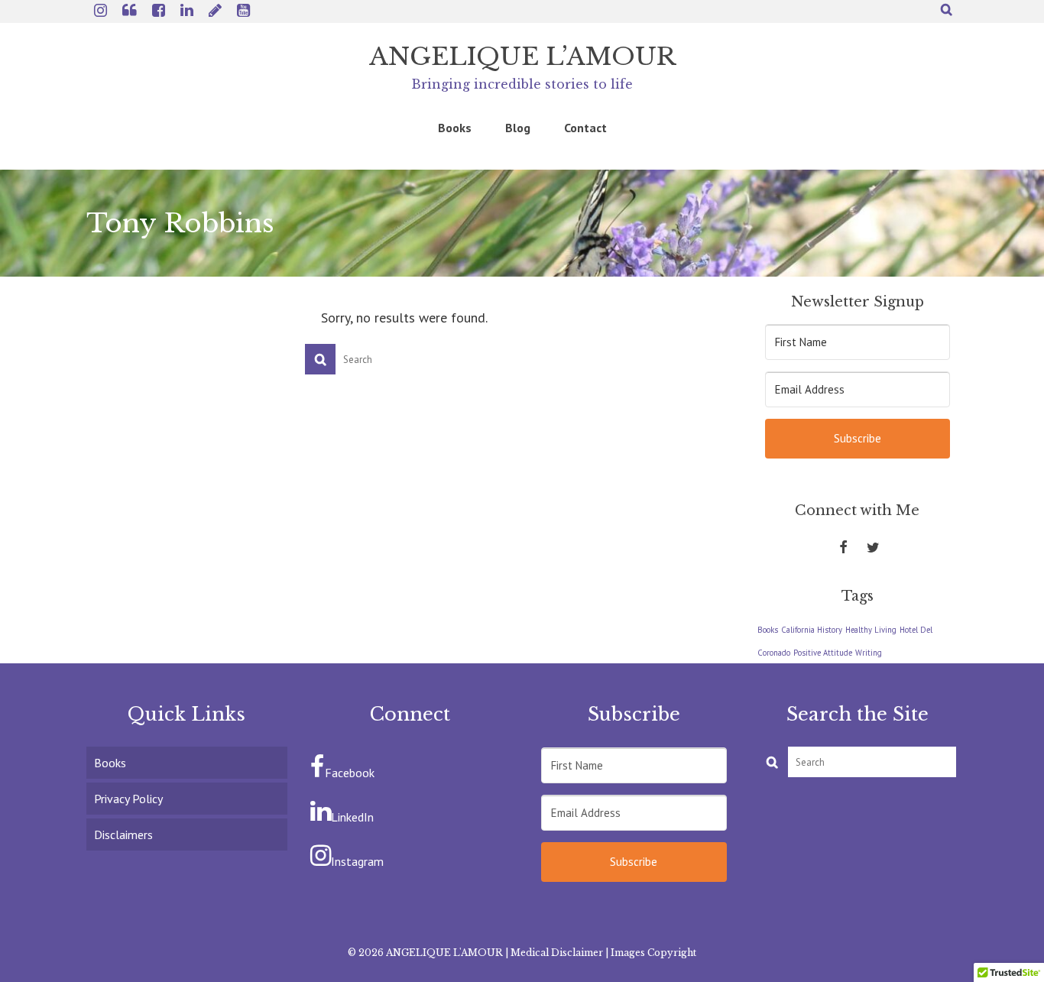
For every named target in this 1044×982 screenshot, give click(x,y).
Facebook (349, 772)
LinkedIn (352, 817)
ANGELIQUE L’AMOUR (522, 56)
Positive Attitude (822, 652)
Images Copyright (653, 952)
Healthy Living (870, 629)
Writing (868, 652)
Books (767, 629)
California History (811, 629)
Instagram (357, 861)
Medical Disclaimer (557, 952)
